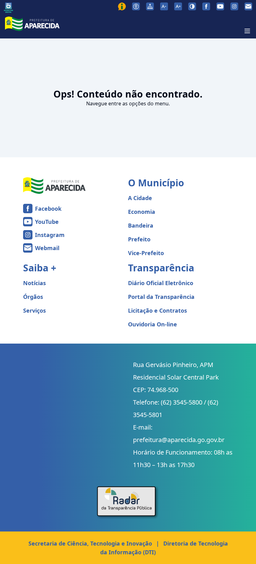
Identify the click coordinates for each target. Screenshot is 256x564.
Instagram (50, 235)
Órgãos (33, 296)
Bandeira (140, 225)
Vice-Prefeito (146, 253)
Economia (141, 211)
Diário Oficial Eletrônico (160, 283)
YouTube (47, 221)
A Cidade (140, 198)
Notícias (34, 283)
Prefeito (139, 239)
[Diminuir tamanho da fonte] (164, 6)
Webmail (47, 248)
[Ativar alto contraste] (192, 6)
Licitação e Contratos (157, 310)
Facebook (48, 208)
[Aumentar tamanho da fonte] (178, 6)
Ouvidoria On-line (152, 324)
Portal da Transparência (161, 296)
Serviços (34, 310)
